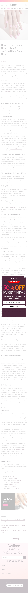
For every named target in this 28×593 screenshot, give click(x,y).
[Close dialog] (25, 277)
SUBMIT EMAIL (14, 307)
